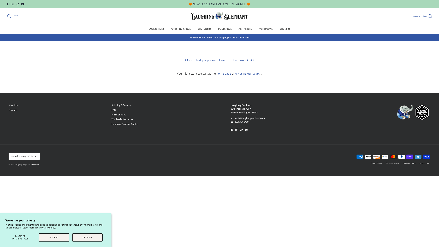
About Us (13, 105)
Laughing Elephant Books (124, 124)
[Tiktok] (17, 4)
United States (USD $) (22, 156)
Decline (87, 237)
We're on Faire (118, 114)
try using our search (248, 73)
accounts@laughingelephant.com (248, 118)
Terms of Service (392, 163)
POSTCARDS (225, 28)
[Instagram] (13, 4)
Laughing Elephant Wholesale (27, 164)
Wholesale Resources (122, 119)
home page (223, 73)
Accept (53, 237)
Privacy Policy (376, 163)
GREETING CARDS (181, 28)
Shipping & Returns (121, 105)
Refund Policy (424, 163)
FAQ (113, 109)
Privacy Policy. (48, 227)
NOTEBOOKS (266, 28)
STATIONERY (204, 28)
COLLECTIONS (156, 28)
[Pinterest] (22, 4)
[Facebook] (8, 4)
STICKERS (285, 28)
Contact (13, 109)
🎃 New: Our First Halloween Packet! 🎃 (219, 4)
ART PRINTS (245, 28)
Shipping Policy (409, 163)
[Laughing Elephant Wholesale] (219, 16)
